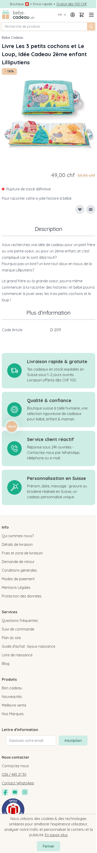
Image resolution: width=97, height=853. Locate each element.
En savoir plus (56, 835)
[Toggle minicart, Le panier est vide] (81, 14)
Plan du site (11, 637)
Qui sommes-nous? (18, 536)
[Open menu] (90, 14)
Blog (5, 663)
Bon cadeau (12, 688)
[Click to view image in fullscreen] (48, 115)
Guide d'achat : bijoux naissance (28, 646)
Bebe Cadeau (12, 37)
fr (60, 15)
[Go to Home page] (18, 15)
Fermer (48, 846)
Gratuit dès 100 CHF (71, 4)
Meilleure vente (14, 705)
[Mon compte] (72, 14)
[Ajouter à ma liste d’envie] (79, 209)
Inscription (73, 740)
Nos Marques (13, 714)
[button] (12, 426)
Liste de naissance (17, 655)
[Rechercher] (91, 26)
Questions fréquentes (20, 620)
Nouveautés (12, 696)
